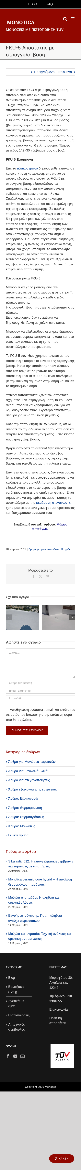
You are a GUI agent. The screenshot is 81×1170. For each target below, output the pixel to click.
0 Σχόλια (66, 549)
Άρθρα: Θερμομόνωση (25, 808)
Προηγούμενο (44, 72)
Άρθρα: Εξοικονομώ (23, 798)
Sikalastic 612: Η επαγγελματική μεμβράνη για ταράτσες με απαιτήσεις (22, 626)
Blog (11, 978)
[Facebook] (8, 1056)
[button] (9, 617)
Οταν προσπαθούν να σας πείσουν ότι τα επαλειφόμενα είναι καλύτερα (58, 626)
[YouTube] (15, 1056)
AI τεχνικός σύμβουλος (16, 1027)
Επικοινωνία (58, 1009)
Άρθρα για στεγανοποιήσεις (29, 780)
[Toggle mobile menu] (73, 19)
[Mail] (22, 1056)
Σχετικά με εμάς (16, 1003)
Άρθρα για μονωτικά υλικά (44, 549)
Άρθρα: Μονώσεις (21, 826)
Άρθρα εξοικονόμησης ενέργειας (32, 789)
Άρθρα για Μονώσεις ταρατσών (32, 762)
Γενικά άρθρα (18, 835)
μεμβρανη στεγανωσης (53, 503)
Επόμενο (65, 72)
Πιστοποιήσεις (18, 1015)
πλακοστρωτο (27, 168)
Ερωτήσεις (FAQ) (16, 989)
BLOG (32, 4)
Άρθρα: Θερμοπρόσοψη (26, 817)
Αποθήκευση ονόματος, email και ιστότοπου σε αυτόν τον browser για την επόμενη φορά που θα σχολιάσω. (40, 715)
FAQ (49, 4)
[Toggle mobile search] (65, 19)
